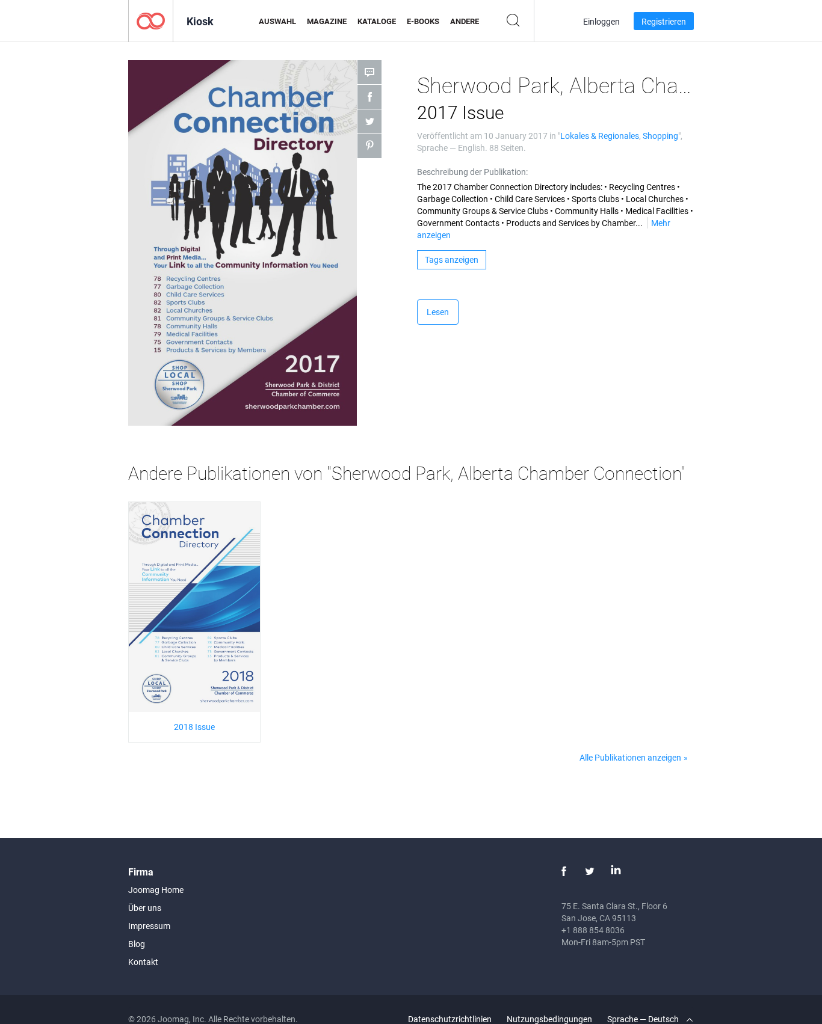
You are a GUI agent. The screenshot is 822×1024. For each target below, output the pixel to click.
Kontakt (143, 961)
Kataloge (376, 21)
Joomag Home (156, 889)
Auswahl (277, 21)
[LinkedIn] (616, 871)
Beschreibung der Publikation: (472, 171)
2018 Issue (194, 726)
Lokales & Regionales (599, 135)
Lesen (438, 311)
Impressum (149, 925)
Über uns (144, 907)
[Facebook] (564, 871)
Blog (136, 943)
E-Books (423, 21)
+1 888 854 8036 (593, 930)
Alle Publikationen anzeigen (630, 757)
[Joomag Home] (151, 20)
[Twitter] (590, 871)
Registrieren (663, 21)
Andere (464, 21)
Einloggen (601, 21)
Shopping (660, 135)
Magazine (327, 21)
